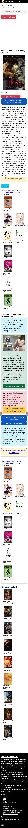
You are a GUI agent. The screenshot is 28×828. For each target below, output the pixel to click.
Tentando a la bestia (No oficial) (7, 602)
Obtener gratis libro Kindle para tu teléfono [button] (14, 418)
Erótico (5, 186)
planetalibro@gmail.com (12, 820)
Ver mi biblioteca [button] (9, 17)
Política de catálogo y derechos (12, 810)
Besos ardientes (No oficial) (7, 619)
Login (20, 1)
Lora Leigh (9, 5)
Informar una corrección (10, 814)
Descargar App (7, 806)
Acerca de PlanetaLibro (9, 757)
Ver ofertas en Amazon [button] (14, 423)
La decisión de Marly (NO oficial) (7, 669)
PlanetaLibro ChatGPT (9, 803)
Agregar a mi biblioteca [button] (11, 96)
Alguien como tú (7, 242)
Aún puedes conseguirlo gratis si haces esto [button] (14, 410)
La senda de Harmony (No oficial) (6, 687)
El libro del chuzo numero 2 (7, 307)
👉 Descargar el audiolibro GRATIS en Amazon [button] (14, 101)
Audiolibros (6, 804)
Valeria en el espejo (19, 242)
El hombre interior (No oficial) (7, 738)
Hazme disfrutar (20, 225)
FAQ (4, 799)
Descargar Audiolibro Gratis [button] (14, 386)
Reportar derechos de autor (11, 812)
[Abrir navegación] (25, 1)
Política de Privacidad (9, 808)
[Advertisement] (14, 35)
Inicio (2, 5)
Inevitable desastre (7, 258)
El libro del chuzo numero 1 (7, 209)
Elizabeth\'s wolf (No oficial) (7, 704)
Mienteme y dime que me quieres (7, 652)
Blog (4, 801)
